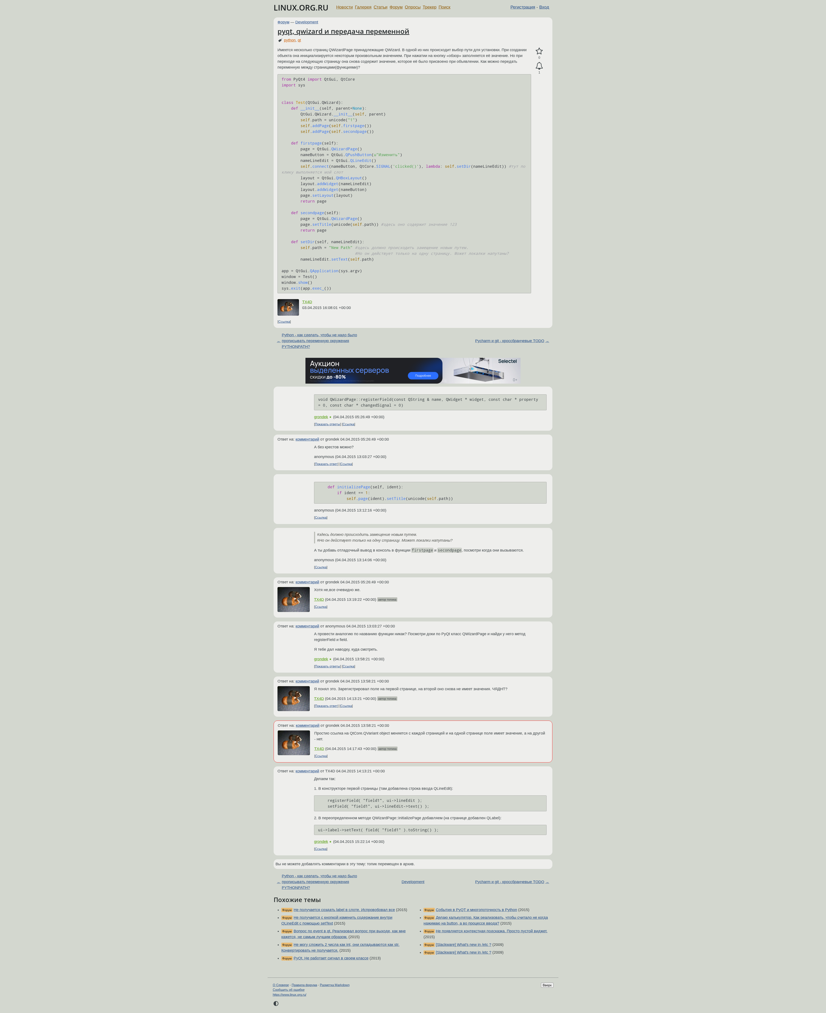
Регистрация (522, 7)
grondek (321, 417)
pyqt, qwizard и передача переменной (343, 31)
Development (306, 22)
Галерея (363, 7)
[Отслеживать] (539, 65)
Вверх (547, 985)
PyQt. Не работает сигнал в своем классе (331, 958)
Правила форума (304, 985)
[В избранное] (539, 51)
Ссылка (284, 321)
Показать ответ (326, 464)
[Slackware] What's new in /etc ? (463, 944)
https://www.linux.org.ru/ (289, 994)
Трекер (429, 7)
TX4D (307, 302)
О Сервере (281, 985)
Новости (344, 7)
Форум (396, 7)
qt (299, 40)
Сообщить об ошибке (289, 989)
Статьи (380, 7)
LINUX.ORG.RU (301, 7)
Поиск (444, 7)
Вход (544, 7)
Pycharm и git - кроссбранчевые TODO (509, 341)
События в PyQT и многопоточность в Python (476, 910)
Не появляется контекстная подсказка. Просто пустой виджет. (491, 931)
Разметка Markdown (335, 985)
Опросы (413, 7)
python (290, 40)
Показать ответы (327, 424)
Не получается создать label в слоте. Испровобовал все (344, 910)
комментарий (307, 439)
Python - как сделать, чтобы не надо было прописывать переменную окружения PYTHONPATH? (319, 341)
